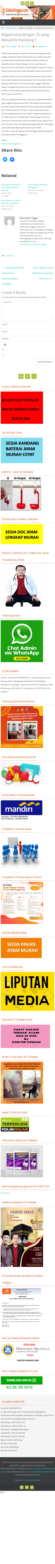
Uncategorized (11, 28)
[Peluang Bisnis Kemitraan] (22, 744)
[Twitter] (27, 3)
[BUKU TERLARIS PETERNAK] (22, 1099)
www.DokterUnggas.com (11, 143)
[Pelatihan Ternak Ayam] (21, 864)
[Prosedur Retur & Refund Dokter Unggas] (22, 1325)
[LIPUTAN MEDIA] (27, 1006)
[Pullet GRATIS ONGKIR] (22, 419)
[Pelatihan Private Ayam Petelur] (22, 919)
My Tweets (5, 1189)
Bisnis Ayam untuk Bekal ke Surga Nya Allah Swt (42, 272)
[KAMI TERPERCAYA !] (15, 1127)
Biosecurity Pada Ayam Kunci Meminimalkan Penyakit (11, 187)
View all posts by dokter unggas (34, 244)
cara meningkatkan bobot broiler (39, 1468)
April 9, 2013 (26, 46)
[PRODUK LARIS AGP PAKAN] (22, 1173)
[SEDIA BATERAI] (22, 459)
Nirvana (27, 1476)
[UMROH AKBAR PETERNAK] (22, 1262)
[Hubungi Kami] (22, 658)
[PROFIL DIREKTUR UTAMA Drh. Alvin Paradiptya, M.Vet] (22, 602)
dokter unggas (11, 46)
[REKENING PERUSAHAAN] (22, 815)
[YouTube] (23, 3)
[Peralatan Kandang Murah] (21, 782)
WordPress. (36, 1476)
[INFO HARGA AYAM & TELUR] (22, 1385)
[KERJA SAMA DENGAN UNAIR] (25, 1358)
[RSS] (32, 3)
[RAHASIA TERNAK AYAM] (25, 1043)
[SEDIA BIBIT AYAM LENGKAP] (22, 540)
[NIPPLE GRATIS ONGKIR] (21, 506)
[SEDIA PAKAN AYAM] (22, 954)
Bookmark (9, 255)
